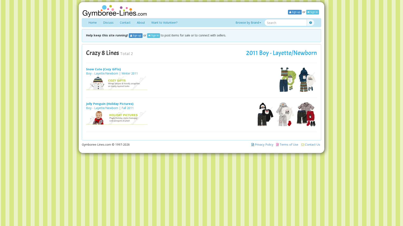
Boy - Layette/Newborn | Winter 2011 (112, 73)
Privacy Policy (263, 144)
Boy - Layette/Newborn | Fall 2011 (110, 108)
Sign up (295, 12)
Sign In (314, 12)
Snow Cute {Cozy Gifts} (103, 69)
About (141, 22)
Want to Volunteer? (164, 22)
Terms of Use (288, 144)
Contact (125, 22)
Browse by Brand (247, 22)
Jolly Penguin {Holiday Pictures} (109, 104)
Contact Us (312, 144)
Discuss (108, 22)
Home (92, 22)
